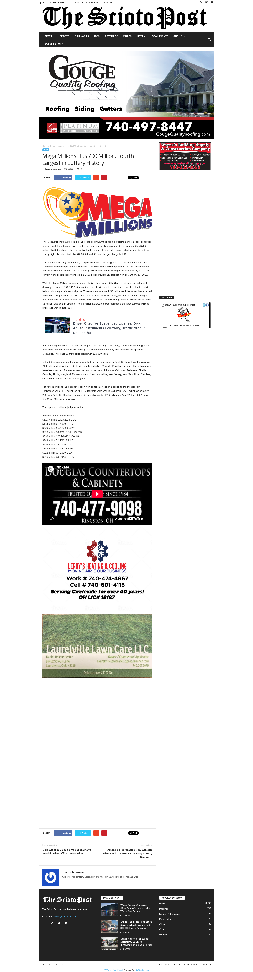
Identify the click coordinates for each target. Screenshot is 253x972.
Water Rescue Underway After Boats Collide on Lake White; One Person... (135, 908)
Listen (141, 36)
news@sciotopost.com (65, 916)
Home (44, 146)
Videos (127, 36)
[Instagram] (201, 2)
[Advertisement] (97, 702)
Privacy (176, 964)
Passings (163, 909)
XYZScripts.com (142, 970)
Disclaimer (164, 964)
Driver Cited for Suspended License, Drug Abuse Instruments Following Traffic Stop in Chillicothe (109, 328)
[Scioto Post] (126, 18)
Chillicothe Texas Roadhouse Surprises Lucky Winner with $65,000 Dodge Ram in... (136, 925)
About (177, 36)
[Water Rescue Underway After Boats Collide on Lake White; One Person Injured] (109, 909)
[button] (209, 40)
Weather (163, 934)
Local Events (159, 36)
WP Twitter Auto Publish (113, 970)
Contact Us (206, 964)
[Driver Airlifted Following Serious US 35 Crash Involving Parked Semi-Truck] (109, 943)
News (48, 36)
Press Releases (167, 919)
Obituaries (82, 36)
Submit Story (54, 43)
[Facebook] (196, 2)
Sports (64, 36)
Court (162, 929)
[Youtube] (212, 2)
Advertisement (190, 964)
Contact (109, 2)
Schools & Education (169, 914)
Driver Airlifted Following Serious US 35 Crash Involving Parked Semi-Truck (136, 941)
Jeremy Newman (53, 168)
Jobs (97, 36)
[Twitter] (206, 2)
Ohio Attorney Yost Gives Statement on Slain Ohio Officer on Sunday (66, 851)
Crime (162, 924)
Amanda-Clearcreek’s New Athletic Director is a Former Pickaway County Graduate (127, 853)
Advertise (111, 36)
